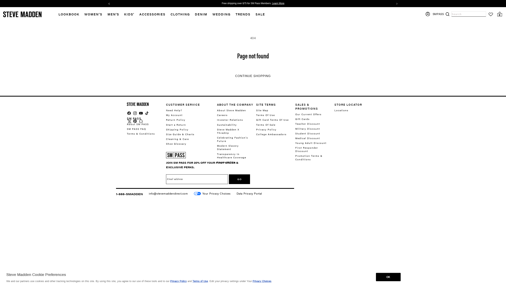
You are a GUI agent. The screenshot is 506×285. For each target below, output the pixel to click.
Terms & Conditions (141, 133)
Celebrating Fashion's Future (232, 139)
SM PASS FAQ (136, 129)
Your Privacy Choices (216, 193)
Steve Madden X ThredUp (228, 131)
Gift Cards (302, 119)
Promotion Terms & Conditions (309, 157)
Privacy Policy (266, 129)
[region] (253, 276)
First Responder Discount (306, 149)
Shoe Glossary (176, 143)
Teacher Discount (307, 123)
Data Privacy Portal (249, 193)
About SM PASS (138, 124)
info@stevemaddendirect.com (168, 193)
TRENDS (243, 14)
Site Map (262, 110)
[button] (96, 14)
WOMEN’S (93, 14)
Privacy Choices (262, 281)
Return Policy (175, 120)
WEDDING (221, 14)
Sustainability (227, 124)
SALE (260, 14)
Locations (341, 110)
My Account (174, 115)
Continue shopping (253, 76)
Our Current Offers (308, 114)
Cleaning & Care (177, 139)
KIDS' (129, 14)
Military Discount (307, 128)
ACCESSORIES (152, 14)
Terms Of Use (265, 115)
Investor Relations (230, 120)
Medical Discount (307, 138)
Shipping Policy (177, 129)
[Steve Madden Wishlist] (491, 14)
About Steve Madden (231, 110)
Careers (222, 115)
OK (388, 276)
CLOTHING (180, 14)
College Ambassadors (271, 134)
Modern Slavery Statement (228, 147)
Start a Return (176, 124)
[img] (129, 113)
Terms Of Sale (266, 124)
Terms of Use (200, 281)
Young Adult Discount (311, 143)
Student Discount (307, 133)
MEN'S (113, 14)
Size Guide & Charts (180, 134)
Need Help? (174, 110)
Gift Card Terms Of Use (272, 120)
